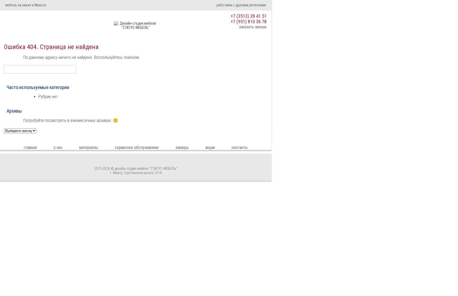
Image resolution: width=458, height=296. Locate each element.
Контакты (240, 147)
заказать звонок (253, 26)
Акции (210, 147)
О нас (58, 147)
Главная (30, 147)
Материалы (88, 147)
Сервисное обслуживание (137, 147)
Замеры (182, 147)
